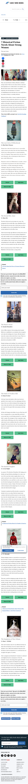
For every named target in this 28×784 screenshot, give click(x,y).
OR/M (18, 769)
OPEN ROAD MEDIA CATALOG (6, 771)
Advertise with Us (20, 762)
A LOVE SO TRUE (4, 762)
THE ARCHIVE (3, 764)
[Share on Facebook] (3, 58)
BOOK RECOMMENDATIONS (12, 38)
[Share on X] (3, 61)
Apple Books (20, 182)
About (6, 20)
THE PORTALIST (4, 769)
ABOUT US (18, 771)
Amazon (7, 182)
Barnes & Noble (7, 186)
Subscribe (3, 14)
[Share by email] (3, 66)
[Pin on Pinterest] (3, 63)
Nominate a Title (20, 764)
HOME (3, 38)
